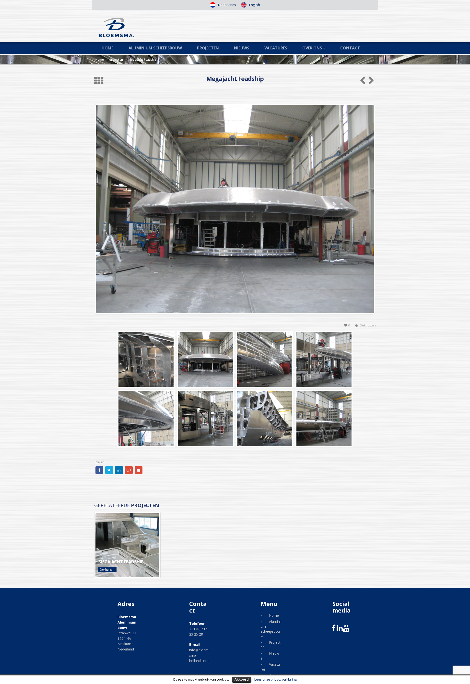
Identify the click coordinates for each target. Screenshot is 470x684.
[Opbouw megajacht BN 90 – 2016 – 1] (145, 359)
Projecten (208, 48)
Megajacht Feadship (120, 562)
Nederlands (226, 4)
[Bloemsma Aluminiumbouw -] (116, 27)
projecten (116, 60)
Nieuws (241, 48)
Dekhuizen (107, 570)
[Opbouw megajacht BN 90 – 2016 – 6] (205, 418)
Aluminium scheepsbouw (155, 48)
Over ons (312, 48)
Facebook (99, 470)
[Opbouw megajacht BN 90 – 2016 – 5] (145, 418)
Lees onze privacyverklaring (275, 679)
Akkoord (242, 679)
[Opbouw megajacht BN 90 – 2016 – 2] (205, 359)
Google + (129, 470)
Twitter (109, 470)
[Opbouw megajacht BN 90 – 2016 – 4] (323, 359)
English (254, 4)
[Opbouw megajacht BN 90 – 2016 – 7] (264, 418)
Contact (350, 48)
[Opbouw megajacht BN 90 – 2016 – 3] (264, 359)
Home (107, 48)
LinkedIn (119, 470)
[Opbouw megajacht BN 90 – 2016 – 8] (323, 418)
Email (138, 470)
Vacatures (275, 48)
